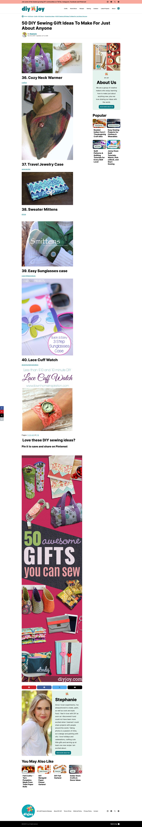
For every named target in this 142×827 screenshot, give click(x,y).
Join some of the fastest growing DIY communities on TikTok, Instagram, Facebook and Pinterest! (54, 2)
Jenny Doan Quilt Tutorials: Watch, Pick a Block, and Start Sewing (113, 157)
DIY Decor (41, 16)
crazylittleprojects (29, 276)
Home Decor (73, 8)
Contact (96, 811)
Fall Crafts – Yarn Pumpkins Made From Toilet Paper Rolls (28, 781)
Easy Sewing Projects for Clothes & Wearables (113, 133)
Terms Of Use (67, 811)
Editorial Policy (77, 811)
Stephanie (33, 34)
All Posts (30, 16)
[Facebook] (111, 2)
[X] (115, 2)
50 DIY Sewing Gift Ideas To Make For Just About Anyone (71, 16)
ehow (24, 214)
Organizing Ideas (49, 16)
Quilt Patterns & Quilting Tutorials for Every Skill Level (99, 156)
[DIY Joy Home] (33, 8)
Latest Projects (105, 8)
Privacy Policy (88, 811)
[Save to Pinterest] (2, 412)
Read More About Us (106, 106)
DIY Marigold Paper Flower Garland (42, 780)
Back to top (114, 824)
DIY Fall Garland (57, 777)
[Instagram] (107, 2)
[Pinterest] (118, 2)
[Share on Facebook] (2, 408)
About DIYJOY (58, 811)
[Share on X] (2, 415)
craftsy (24, 83)
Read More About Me (63, 753)
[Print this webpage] (2, 419)
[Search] (118, 8)
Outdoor (96, 8)
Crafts (65, 8)
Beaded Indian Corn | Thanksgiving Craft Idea (100, 133)
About (113, 8)
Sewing (89, 8)
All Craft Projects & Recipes (44, 811)
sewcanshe (26, 169)
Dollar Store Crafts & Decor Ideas (75, 778)
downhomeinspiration (30, 365)
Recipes (82, 8)
